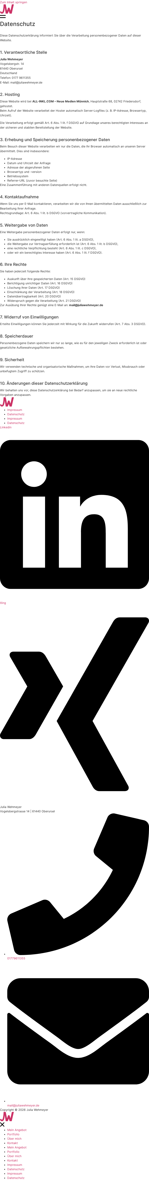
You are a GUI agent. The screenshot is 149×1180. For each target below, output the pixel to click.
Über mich (14, 1138)
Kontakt (12, 1143)
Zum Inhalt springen (13, 2)
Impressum (14, 410)
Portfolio (13, 1134)
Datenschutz (16, 414)
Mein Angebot (17, 1130)
